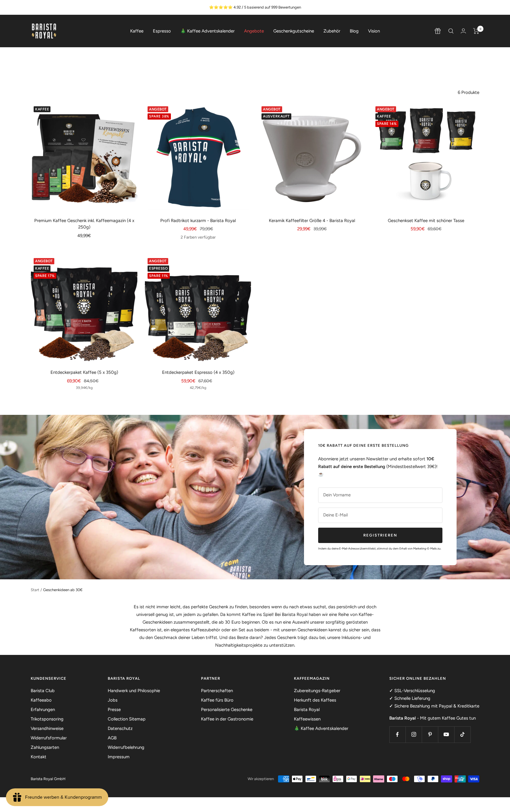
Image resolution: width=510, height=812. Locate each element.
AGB (112, 738)
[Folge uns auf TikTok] (462, 734)
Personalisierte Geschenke (226, 709)
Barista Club (43, 690)
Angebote (254, 31)
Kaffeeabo (41, 700)
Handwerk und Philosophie (134, 690)
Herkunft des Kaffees (315, 700)
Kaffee (136, 31)
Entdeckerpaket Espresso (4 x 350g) (198, 372)
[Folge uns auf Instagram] (414, 734)
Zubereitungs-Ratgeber (317, 690)
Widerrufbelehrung (126, 747)
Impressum (119, 756)
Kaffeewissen (307, 719)
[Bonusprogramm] (437, 31)
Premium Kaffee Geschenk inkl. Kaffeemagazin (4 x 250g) (84, 224)
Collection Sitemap (127, 719)
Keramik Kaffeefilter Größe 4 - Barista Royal (312, 220)
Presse (114, 709)
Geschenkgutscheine (293, 31)
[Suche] (451, 31)
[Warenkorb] (476, 31)
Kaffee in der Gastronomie (227, 719)
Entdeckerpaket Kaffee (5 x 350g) (84, 372)
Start (35, 590)
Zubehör (331, 31)
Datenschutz (120, 728)
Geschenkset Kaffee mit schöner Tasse (426, 220)
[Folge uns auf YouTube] (446, 734)
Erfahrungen (43, 709)
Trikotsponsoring (47, 719)
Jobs (112, 700)
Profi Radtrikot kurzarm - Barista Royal (198, 220)
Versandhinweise (47, 728)
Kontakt (38, 756)
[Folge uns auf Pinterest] (430, 734)
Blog (354, 31)
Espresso (162, 31)
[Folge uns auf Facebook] (397, 734)
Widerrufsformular (49, 738)
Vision (374, 31)
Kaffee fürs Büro (217, 700)
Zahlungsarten (45, 747)
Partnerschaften (217, 690)
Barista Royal (307, 709)
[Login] (463, 30)
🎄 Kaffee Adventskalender (207, 31)
